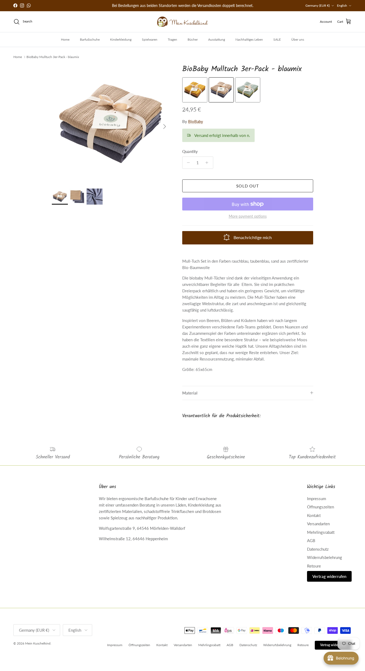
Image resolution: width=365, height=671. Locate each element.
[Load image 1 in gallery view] (111, 124)
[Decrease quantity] (187, 162)
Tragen (172, 39)
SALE (277, 39)
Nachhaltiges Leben (249, 39)
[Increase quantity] (208, 162)
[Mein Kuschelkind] (182, 22)
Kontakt (314, 515)
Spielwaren (149, 39)
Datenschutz (318, 549)
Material (189, 392)
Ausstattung (216, 39)
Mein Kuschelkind (38, 643)
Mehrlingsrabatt (321, 532)
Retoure (314, 565)
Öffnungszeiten (320, 506)
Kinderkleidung (120, 39)
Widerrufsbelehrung (324, 557)
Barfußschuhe (90, 39)
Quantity (190, 151)
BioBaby (195, 121)
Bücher (193, 39)
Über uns (297, 39)
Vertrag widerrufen (329, 576)
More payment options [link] (248, 216)
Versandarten (318, 523)
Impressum (316, 498)
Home (65, 39)
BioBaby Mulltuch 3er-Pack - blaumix (52, 57)
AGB (311, 540)
